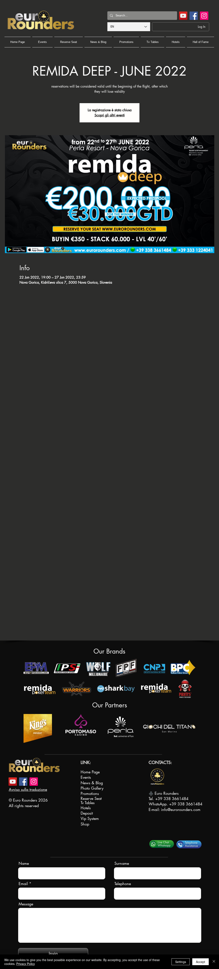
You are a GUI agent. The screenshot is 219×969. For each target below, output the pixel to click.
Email (23, 883)
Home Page (90, 771)
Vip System (90, 818)
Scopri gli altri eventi (110, 115)
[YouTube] (183, 16)
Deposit (87, 813)
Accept (200, 962)
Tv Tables (88, 802)
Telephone (122, 883)
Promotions (90, 793)
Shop (85, 824)
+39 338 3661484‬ (171, 798)
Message (26, 904)
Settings (180, 962)
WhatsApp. (159, 803)
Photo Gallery (92, 788)
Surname (121, 863)
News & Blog (92, 782)
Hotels (86, 807)
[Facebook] (193, 16)
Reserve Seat (91, 798)
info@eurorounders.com (180, 809)
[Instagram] (204, 16)
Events (86, 777)
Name (24, 863)
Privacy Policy (25, 964)
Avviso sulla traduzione (28, 789)
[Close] (213, 962)
